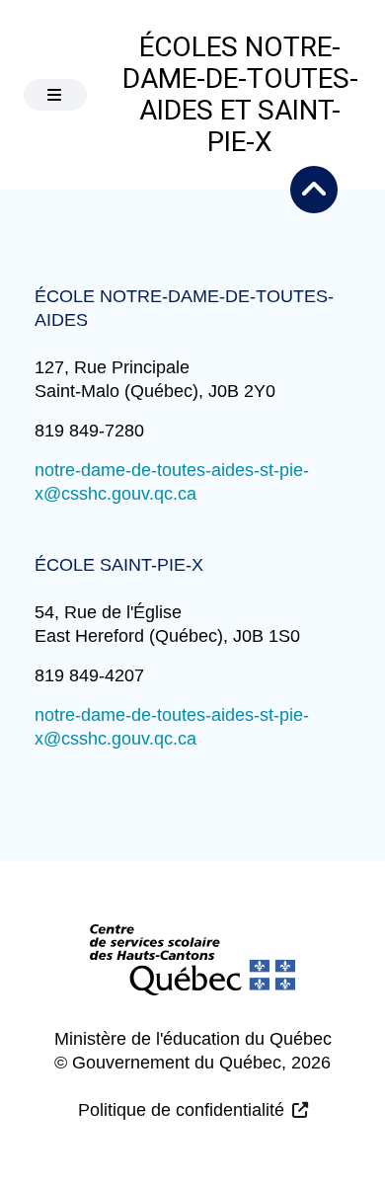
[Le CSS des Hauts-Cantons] (192, 975)
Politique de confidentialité (181, 1110)
